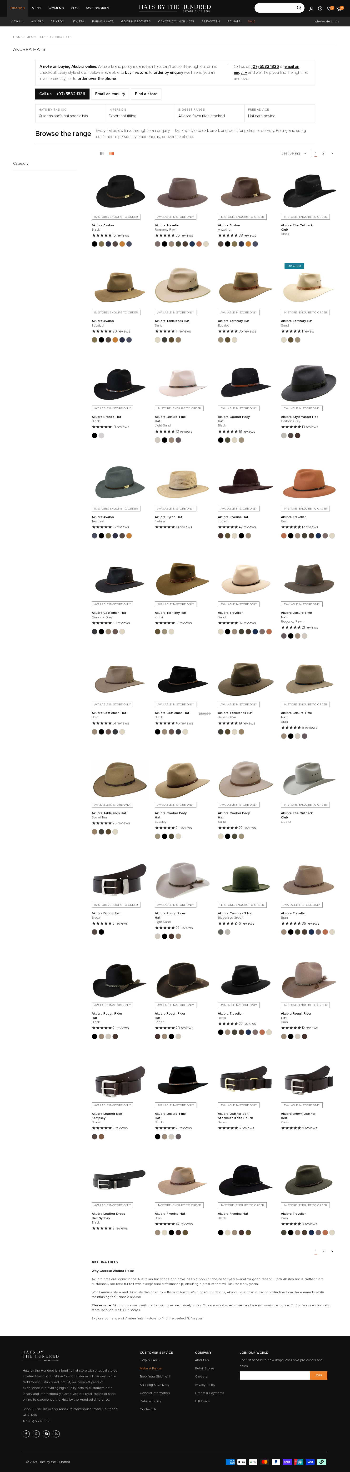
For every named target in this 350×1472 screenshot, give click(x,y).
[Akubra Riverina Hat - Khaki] (227, 536)
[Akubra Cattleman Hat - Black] (101, 631)
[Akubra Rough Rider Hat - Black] (164, 936)
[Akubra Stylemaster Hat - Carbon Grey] (284, 435)
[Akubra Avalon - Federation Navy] (108, 244)
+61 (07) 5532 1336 (36, 1421)
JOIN (318, 1375)
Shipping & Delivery (154, 1385)
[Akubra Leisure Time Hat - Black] (164, 440)
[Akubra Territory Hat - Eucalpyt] (221, 340)
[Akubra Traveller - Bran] (171, 244)
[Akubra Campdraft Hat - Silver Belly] (227, 932)
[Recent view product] (320, 8)
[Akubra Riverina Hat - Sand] (234, 536)
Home (18, 37)
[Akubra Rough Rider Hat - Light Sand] (157, 936)
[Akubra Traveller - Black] (164, 244)
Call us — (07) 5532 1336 (62, 93)
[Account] (311, 8)
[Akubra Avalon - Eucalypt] (101, 244)
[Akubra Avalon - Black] (94, 244)
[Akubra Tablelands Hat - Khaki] (171, 340)
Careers (201, 1376)
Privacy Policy (205, 1385)
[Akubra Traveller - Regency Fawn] (157, 244)
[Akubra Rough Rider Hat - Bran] (178, 936)
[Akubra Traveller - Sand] (206, 244)
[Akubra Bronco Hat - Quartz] (101, 435)
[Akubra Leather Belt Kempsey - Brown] (94, 1137)
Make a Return (151, 1368)
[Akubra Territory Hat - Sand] (234, 340)
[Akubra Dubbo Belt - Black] (101, 932)
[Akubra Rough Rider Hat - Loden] (171, 936)
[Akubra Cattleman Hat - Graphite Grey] (94, 631)
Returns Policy (150, 1401)
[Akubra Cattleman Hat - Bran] (108, 631)
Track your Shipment (155, 1376)
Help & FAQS (150, 1360)
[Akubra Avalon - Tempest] (129, 244)
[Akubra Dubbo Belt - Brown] (94, 932)
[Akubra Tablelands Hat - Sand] (157, 340)
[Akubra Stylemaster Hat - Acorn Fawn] (291, 435)
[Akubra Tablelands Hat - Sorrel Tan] (178, 340)
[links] (27, 1433)
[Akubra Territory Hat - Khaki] (227, 340)
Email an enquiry (110, 93)
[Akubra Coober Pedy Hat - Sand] (234, 440)
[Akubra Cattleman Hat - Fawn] (115, 631)
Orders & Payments (209, 1393)
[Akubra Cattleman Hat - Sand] (122, 631)
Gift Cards (202, 1401)
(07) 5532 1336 (265, 66)
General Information (155, 1393)
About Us (202, 1360)
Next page (332, 153)
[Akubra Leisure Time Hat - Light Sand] (157, 440)
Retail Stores (205, 1368)
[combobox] (280, 8)
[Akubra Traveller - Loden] (185, 244)
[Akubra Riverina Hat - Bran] (248, 536)
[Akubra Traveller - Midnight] (192, 244)
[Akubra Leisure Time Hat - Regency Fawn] (178, 440)
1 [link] (315, 153)
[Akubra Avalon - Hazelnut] (115, 244)
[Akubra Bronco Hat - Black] (94, 435)
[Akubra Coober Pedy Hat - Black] (221, 440)
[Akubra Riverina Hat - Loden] (221, 536)
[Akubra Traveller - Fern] (178, 244)
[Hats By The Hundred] (175, 8)
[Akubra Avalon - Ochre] (122, 244)
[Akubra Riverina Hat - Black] (241, 536)
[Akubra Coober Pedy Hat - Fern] (227, 440)
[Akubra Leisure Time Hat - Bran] (171, 440)
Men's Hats (36, 37)
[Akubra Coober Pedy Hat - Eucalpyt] (241, 440)
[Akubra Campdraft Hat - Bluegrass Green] (221, 932)
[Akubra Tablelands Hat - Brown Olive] (164, 340)
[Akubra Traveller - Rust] (199, 244)
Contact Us (148, 1409)
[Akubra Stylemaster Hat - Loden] (297, 435)
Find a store (146, 93)
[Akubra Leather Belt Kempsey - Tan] (101, 1137)
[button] (143, 172)
